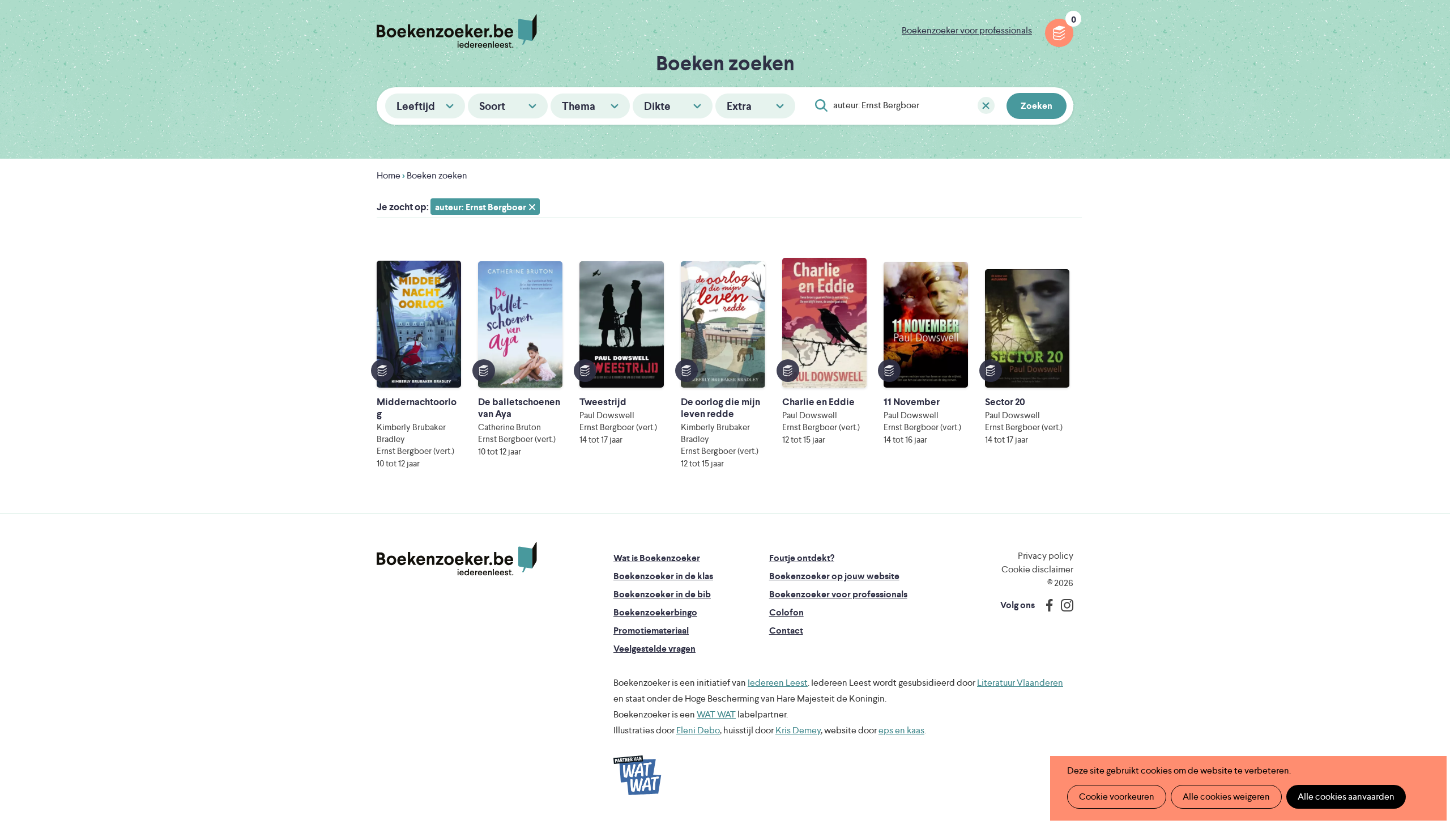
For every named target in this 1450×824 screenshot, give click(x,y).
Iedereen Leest (778, 683)
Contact (786, 630)
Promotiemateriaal (651, 630)
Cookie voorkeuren (1116, 796)
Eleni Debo (698, 730)
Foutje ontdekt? (801, 558)
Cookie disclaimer (1037, 569)
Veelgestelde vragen (654, 649)
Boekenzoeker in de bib (662, 594)
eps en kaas (901, 730)
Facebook (1046, 605)
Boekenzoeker (457, 31)
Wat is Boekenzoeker (656, 558)
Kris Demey (798, 730)
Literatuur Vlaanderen (1020, 683)
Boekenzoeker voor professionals (967, 30)
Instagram (1063, 605)
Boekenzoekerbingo (655, 612)
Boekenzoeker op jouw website (834, 576)
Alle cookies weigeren (1226, 796)
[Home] (457, 559)
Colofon (786, 612)
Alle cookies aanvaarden (1346, 796)
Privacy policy (1045, 556)
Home (388, 175)
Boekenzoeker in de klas (663, 576)
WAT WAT (716, 714)
